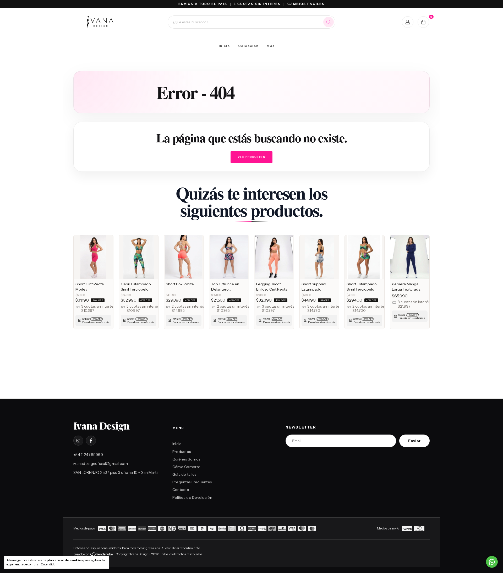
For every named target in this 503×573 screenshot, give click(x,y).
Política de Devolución (192, 497)
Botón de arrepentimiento (181, 548)
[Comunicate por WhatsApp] (492, 562)
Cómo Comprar (186, 466)
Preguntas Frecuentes (192, 482)
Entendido (48, 564)
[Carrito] (423, 22)
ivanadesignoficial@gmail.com (100, 463)
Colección (248, 46)
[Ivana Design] (99, 22)
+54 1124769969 (88, 454)
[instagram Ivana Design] (78, 441)
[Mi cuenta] (408, 22)
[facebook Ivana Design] (91, 441)
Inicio (224, 46)
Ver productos (251, 157)
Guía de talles (184, 474)
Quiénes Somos (186, 459)
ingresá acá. (152, 548)
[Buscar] (328, 22)
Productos (181, 451)
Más (271, 46)
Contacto (180, 489)
